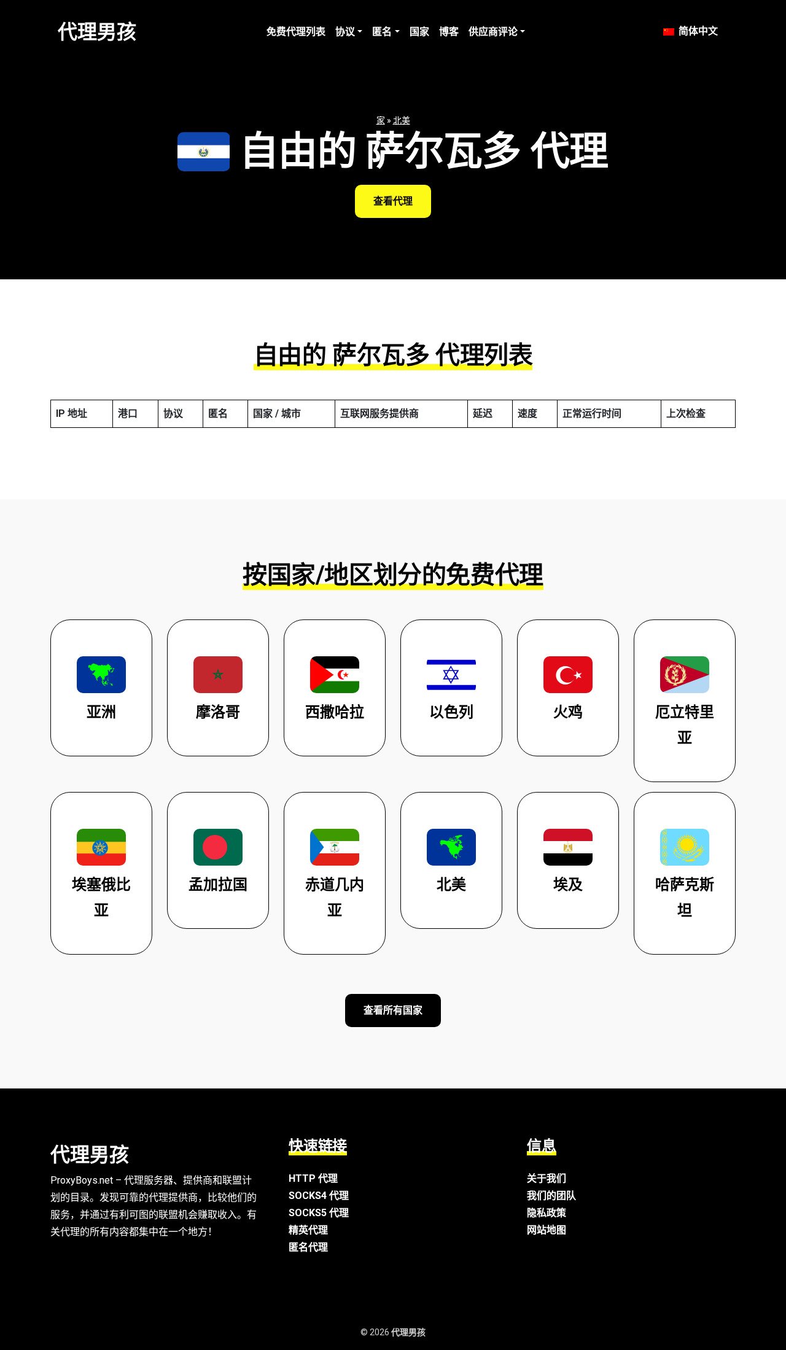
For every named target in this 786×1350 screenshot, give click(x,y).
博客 (449, 31)
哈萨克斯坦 (684, 897)
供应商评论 (493, 31)
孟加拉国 (218, 884)
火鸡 (568, 712)
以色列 (451, 712)
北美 (401, 120)
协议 (345, 31)
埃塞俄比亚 (101, 897)
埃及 (568, 884)
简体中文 (697, 31)
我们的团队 (551, 1195)
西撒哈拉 (334, 712)
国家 (419, 31)
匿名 (382, 31)
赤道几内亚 (334, 897)
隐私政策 (546, 1213)
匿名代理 (308, 1247)
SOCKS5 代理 (319, 1213)
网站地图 (546, 1230)
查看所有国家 (393, 1010)
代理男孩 (97, 32)
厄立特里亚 (684, 725)
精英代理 (308, 1230)
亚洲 (101, 712)
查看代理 (393, 201)
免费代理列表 (296, 31)
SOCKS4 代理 (319, 1195)
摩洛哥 (218, 712)
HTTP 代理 (313, 1178)
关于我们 (546, 1178)
